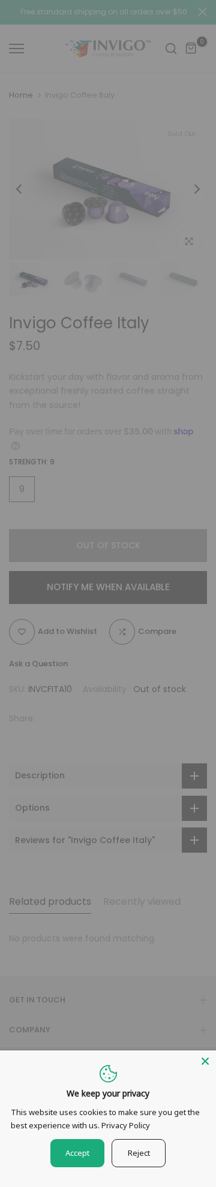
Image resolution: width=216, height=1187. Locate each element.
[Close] (205, 1061)
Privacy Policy (125, 1125)
